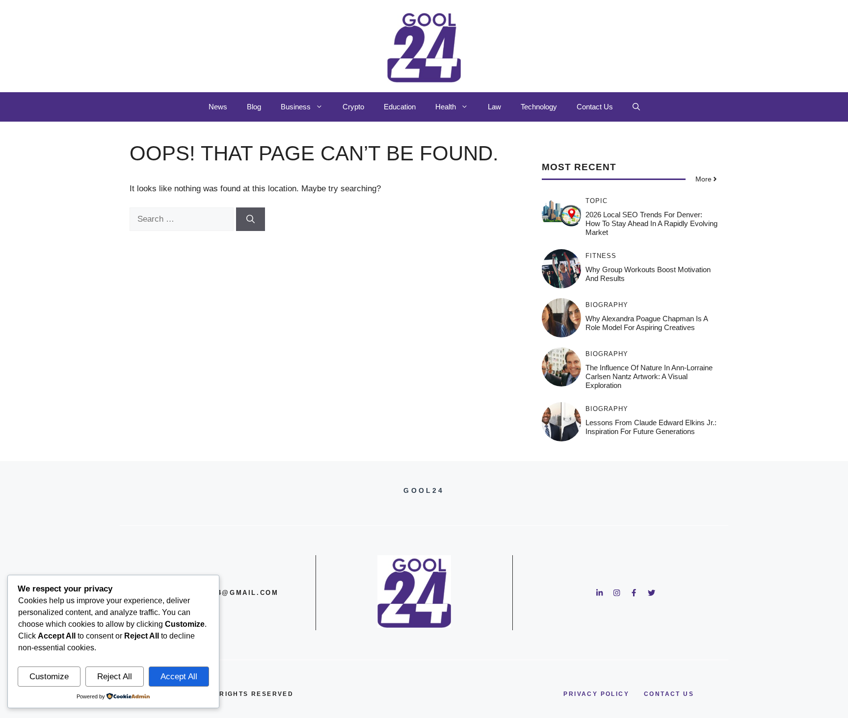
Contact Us (595, 107)
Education (400, 107)
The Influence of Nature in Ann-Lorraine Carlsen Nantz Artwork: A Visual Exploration (649, 376)
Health (445, 107)
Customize (49, 676)
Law (494, 107)
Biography (606, 305)
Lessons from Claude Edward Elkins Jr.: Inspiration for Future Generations (650, 427)
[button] (636, 107)
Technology (539, 107)
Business (296, 107)
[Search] (250, 219)
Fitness (600, 256)
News (218, 107)
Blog (254, 107)
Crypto (353, 107)
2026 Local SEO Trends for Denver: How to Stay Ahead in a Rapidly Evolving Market (651, 223)
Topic (596, 201)
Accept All (178, 676)
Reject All (114, 676)
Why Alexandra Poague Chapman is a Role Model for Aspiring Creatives (646, 323)
